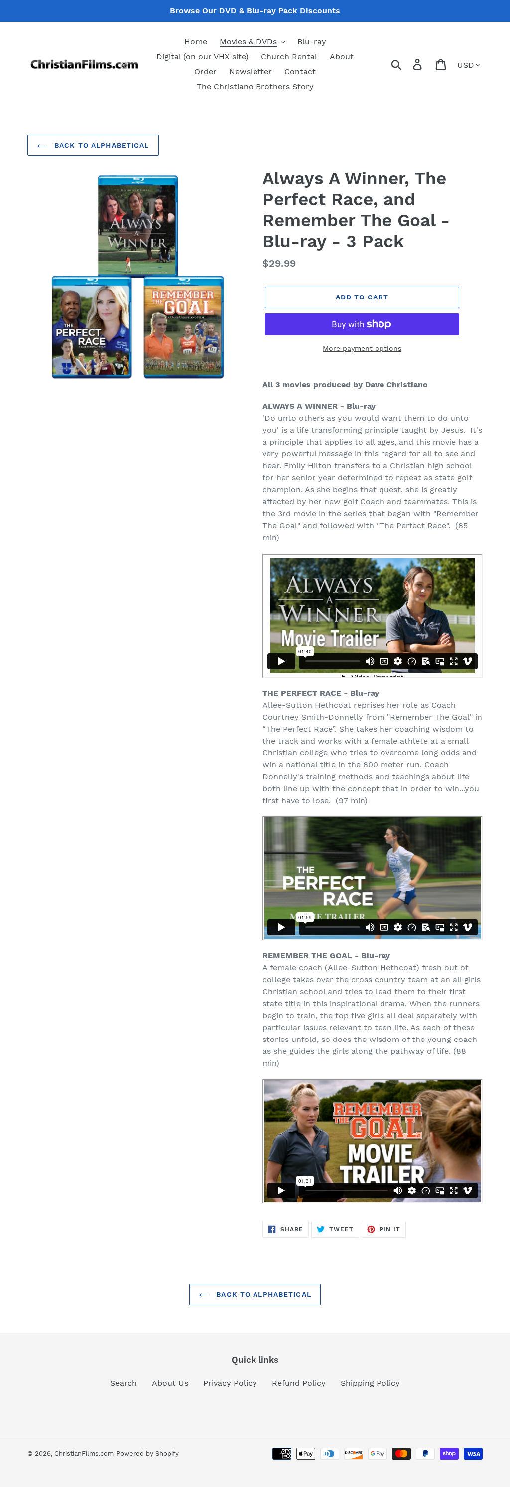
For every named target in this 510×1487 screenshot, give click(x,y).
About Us (170, 1383)
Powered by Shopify (147, 1453)
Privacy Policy (230, 1383)
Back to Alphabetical (100, 145)
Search (123, 1383)
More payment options (362, 348)
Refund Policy (299, 1383)
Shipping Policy (370, 1383)
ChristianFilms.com (84, 1453)
